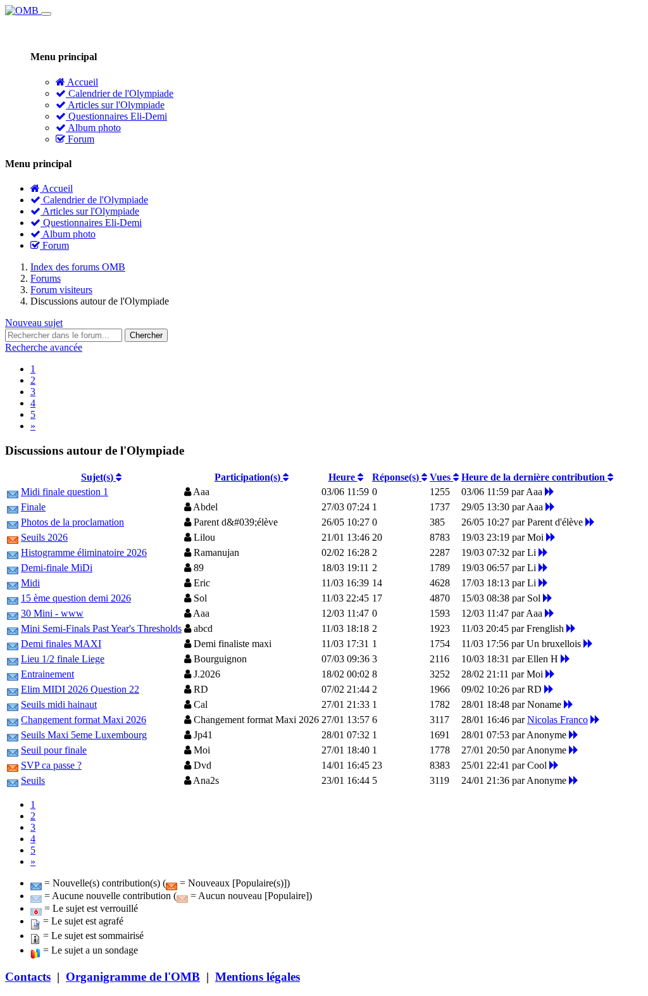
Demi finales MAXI (61, 643)
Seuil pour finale (54, 750)
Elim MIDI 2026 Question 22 (80, 689)
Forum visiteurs (61, 289)
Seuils (33, 780)
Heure (343, 477)
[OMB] (23, 10)
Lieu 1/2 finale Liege (62, 658)
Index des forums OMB (77, 267)
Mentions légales (257, 976)
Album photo (93, 127)
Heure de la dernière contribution (534, 477)
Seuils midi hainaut (59, 704)
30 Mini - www (52, 613)
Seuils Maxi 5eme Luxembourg (84, 734)
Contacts (28, 976)
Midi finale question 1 (64, 491)
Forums (45, 278)
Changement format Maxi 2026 (83, 719)
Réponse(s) (396, 477)
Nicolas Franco (557, 719)
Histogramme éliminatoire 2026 (84, 552)
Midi (30, 582)
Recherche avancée (43, 347)
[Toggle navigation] (46, 14)
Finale (33, 506)
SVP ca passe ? (51, 765)
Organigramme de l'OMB (133, 976)
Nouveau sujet (34, 322)
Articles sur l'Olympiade (115, 104)
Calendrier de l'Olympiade (119, 93)
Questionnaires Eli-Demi (116, 116)
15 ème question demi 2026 (76, 598)
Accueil (81, 82)
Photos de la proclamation (72, 522)
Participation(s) (249, 477)
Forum (79, 139)
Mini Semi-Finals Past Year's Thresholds (101, 628)
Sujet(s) (98, 477)
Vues (441, 477)
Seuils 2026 (44, 537)
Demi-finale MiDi (56, 567)
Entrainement (47, 674)
